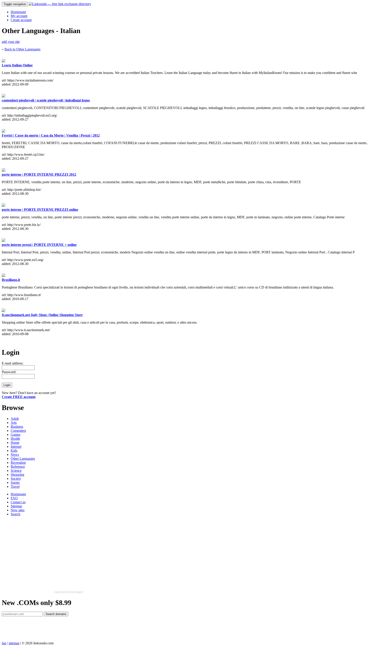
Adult (15, 418)
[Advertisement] (135, 551)
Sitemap (16, 506)
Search (15, 514)
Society (16, 478)
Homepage (18, 12)
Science (16, 470)
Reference (18, 466)
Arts (14, 422)
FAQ (14, 498)
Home (15, 442)
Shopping (17, 474)
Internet (16, 446)
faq (4, 643)
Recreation (18, 462)
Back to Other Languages (22, 49)
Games (15, 434)
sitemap (14, 643)
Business (17, 426)
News (15, 454)
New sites (17, 510)
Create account (21, 20)
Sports (15, 482)
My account (19, 16)
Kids (14, 450)
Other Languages (23, 458)
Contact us (18, 502)
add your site (11, 42)
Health (15, 438)
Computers (18, 430)
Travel (15, 486)
